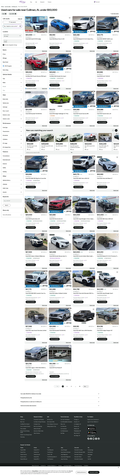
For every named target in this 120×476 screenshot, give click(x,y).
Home (2, 6)
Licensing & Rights (67, 465)
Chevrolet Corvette (78, 450)
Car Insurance (64, 428)
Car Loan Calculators (65, 419)
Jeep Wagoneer (64, 454)
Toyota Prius (22, 452)
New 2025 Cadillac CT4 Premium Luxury (103, 146)
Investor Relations (51, 465)
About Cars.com (35, 465)
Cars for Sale (7, 6)
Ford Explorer (50, 459)
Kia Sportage (90, 450)
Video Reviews (37, 433)
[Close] (118, 467)
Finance (49, 2)
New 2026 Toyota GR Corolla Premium (47, 146)
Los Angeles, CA (77, 424)
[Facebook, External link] (91, 439)
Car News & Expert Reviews (39, 421)
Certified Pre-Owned (24, 424)
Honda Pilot (36, 456)
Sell (36, 2)
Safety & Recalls (37, 428)
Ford (48, 447)
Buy (31, 2)
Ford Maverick (50, 450)
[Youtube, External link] (94, 439)
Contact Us (43, 465)
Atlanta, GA (76, 428)
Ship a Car (63, 424)
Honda (35, 447)
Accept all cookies (94, 472)
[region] (60, 471)
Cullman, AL (14, 6)
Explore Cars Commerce (92, 419)
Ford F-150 (49, 454)
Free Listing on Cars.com (52, 424)
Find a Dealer (23, 428)
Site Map (62, 433)
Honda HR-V (36, 459)
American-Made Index (38, 431)
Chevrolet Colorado (78, 459)
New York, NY (77, 433)
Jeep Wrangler (64, 450)
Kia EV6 (89, 459)
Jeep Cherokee (64, 459)
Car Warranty (63, 426)
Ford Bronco (50, 452)
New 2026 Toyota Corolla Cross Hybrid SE (32, 146)
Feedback (86, 465)
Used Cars (22, 419)
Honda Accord (37, 454)
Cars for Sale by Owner (25, 426)
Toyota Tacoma (23, 454)
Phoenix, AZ (76, 426)
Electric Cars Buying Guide (26, 434)
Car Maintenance (64, 431)
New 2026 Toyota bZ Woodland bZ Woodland (75, 146)
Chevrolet (76, 447)
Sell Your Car (50, 419)
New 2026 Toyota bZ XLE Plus (90, 146)
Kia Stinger (90, 454)
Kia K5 (89, 456)
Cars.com (71, 471)
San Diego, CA (77, 435)
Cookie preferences (81, 472)
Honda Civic (36, 452)
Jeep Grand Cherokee (65, 452)
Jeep (62, 447)
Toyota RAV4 (23, 450)
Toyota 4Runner (23, 459)
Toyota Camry (23, 456)
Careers (60, 465)
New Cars (22, 421)
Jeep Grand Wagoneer (66, 456)
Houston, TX (76, 421)
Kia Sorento (90, 452)
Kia (88, 447)
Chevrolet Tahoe (77, 456)
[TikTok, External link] (88, 439)
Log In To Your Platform (92, 421)
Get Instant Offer (51, 421)
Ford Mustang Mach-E (52, 456)
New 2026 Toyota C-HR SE (61, 146)
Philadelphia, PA (77, 431)
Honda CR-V (36, 450)
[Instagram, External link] (96, 439)
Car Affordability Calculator (66, 421)
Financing (22, 437)
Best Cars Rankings (38, 426)
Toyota (21, 447)
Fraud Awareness (78, 465)
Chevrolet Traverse (78, 454)
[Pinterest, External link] (99, 439)
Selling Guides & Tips (51, 426)
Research (42, 2)
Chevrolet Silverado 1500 (79, 452)
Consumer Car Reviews (39, 419)
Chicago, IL (76, 419)
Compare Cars (37, 424)
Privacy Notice (35, 471)
